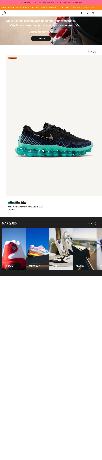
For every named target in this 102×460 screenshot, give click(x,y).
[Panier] (93, 13)
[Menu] (98, 13)
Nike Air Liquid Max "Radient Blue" (25, 207)
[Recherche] (82, 13)
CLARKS (80, 266)
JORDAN (9, 266)
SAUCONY (33, 266)
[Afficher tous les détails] (14, 249)
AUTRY (55, 266)
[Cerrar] (99, 7)
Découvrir (41, 38)
